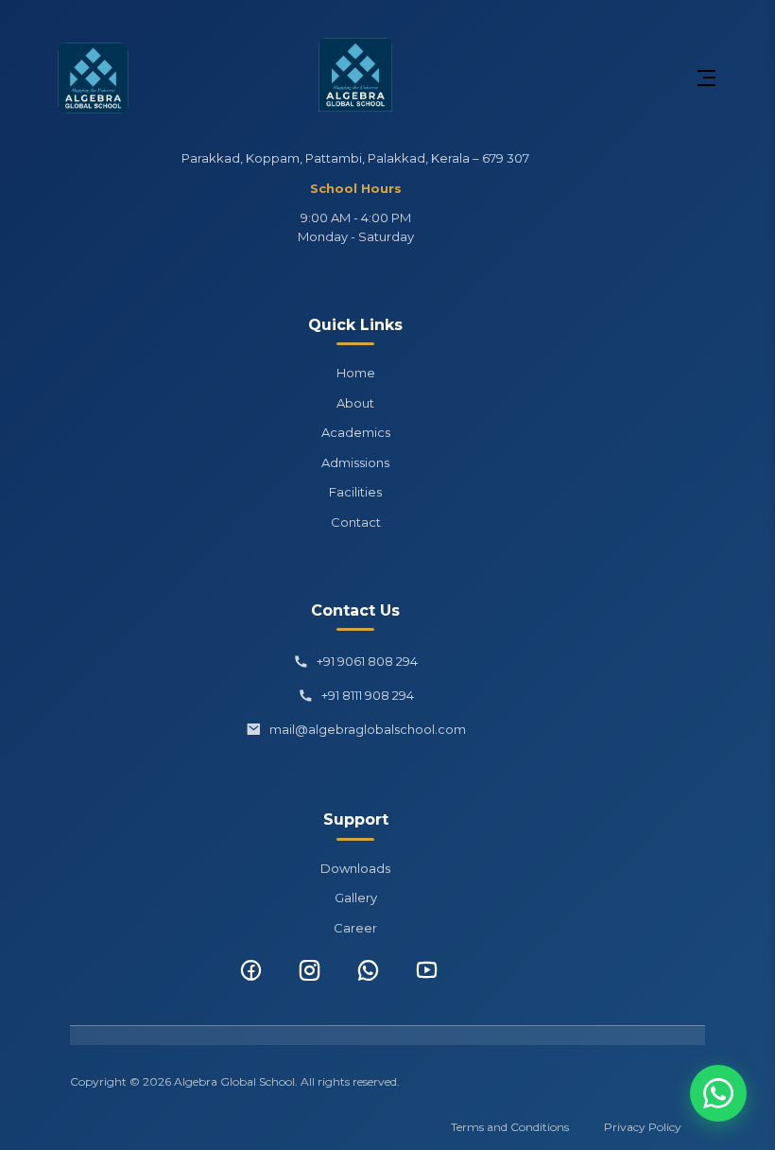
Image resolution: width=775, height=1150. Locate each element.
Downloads (355, 868)
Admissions (355, 462)
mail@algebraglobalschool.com (367, 729)
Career (355, 927)
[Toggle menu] (706, 78)
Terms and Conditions (510, 1127)
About (355, 402)
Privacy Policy (642, 1127)
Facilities (355, 491)
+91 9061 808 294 (367, 661)
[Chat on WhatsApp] (718, 1093)
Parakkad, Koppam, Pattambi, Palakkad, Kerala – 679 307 (355, 158)
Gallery (356, 897)
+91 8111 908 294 (367, 695)
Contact (356, 522)
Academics (355, 432)
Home (355, 372)
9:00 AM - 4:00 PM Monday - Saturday (356, 227)
